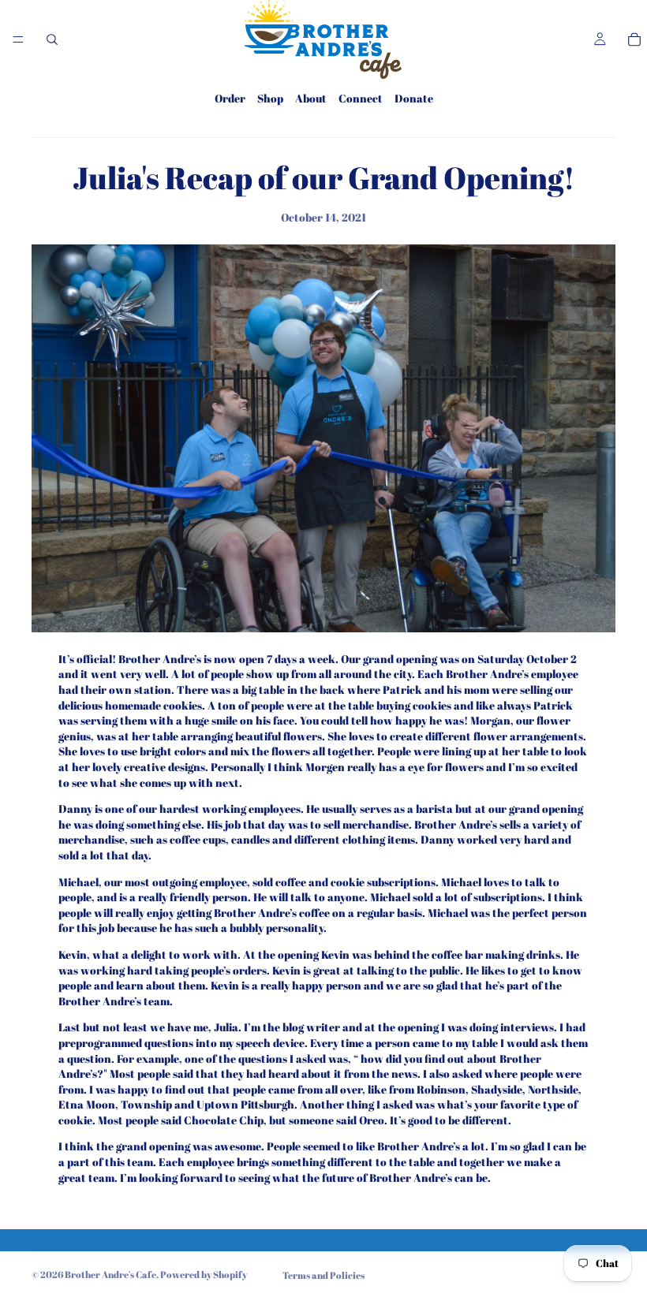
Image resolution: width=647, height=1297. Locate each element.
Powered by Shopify (203, 1274)
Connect (360, 98)
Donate (414, 98)
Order (230, 98)
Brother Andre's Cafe (110, 1274)
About (311, 98)
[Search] (52, 39)
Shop (270, 98)
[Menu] (18, 39)
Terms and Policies (323, 1275)
